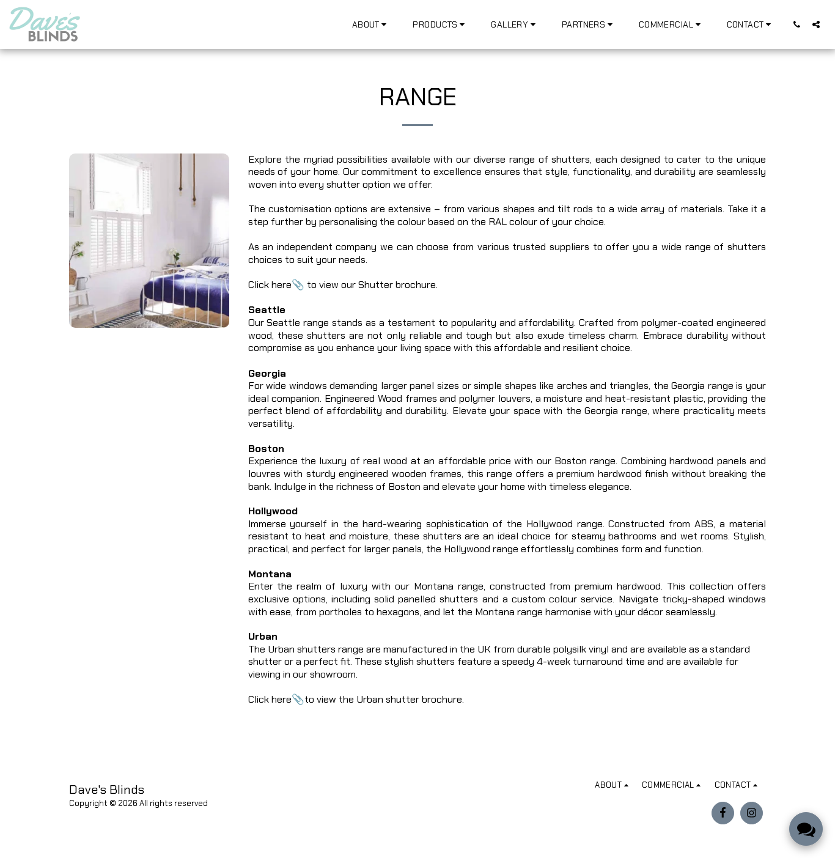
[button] (371, 24)
